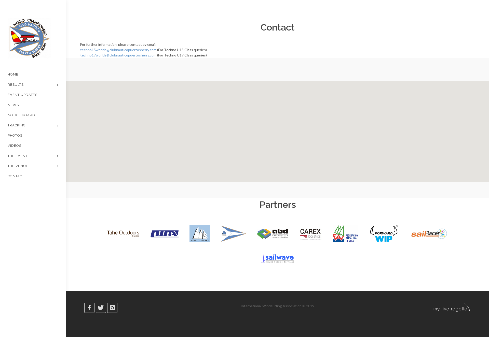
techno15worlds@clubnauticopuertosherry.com (118, 50)
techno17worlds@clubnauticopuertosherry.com (118, 55)
